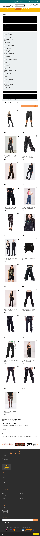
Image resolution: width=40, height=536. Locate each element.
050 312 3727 (27, 1)
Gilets (7, 51)
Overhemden (8, 68)
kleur (5, 91)
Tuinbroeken (8, 87)
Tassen (7, 82)
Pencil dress (8, 71)
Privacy (22, 527)
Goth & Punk (17, 8)
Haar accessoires (9, 53)
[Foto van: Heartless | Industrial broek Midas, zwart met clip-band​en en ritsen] (29, 324)
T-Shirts (7, 85)
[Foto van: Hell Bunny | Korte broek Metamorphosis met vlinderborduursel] (10, 273)
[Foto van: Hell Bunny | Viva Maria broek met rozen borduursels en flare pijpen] (10, 299)
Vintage (29, 8)
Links (24, 527)
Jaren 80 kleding (5, 511)
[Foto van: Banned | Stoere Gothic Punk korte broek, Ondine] (29, 248)
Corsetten (8, 48)
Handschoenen (9, 39)
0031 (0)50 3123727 (6, 459)
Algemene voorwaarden (10, 527)
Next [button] (37, 444)
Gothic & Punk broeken (18, 99)
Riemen (7, 76)
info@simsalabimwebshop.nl (34, 1)
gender (5, 16)
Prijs (4, 94)
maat (5, 24)
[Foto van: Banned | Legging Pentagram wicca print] (10, 222)
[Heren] (7, 9)
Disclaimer (26, 527)
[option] (13, 444)
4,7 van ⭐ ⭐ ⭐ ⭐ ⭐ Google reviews (6, 1)
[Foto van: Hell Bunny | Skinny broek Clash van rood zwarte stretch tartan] (10, 400)
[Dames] (9, 9)
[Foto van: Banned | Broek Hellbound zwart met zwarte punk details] (10, 350)
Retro (13, 8)
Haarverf (8, 54)
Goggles (7, 50)
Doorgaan (35, 534)
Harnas (7, 56)
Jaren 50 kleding (5, 507)
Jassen (7, 61)
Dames (3, 477)
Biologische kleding (5, 512)
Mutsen (7, 33)
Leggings (7, 65)
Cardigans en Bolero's (10, 45)
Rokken (7, 78)
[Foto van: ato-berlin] (25, 444)
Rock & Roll (24, 8)
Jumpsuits (7, 62)
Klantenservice (34, 527)
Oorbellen (8, 67)
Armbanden (8, 37)
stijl (4, 19)
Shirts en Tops (9, 79)
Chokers (7, 47)
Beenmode (8, 40)
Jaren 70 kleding (5, 510)
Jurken (7, 64)
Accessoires (8, 36)
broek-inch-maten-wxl (8, 27)
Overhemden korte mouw (10, 70)
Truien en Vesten (9, 84)
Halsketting (8, 34)
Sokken (7, 81)
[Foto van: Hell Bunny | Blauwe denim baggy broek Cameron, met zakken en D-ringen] (29, 197)
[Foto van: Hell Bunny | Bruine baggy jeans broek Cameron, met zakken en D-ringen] (10, 171)
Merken (34, 8)
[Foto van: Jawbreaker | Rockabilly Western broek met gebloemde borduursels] (10, 248)
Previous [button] (2, 444)
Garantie (30, 527)
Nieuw (4, 8)
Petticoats (8, 73)
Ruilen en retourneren (17, 527)
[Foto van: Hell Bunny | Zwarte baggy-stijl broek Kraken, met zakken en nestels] (29, 350)
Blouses (7, 42)
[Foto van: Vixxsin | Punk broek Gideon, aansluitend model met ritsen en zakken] (10, 375)
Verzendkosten (20, 528)
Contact (5, 527)
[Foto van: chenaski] (13, 444)
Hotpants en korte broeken (11, 59)
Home (4, 99)
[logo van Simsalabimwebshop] (8, 5)
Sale (3, 486)
